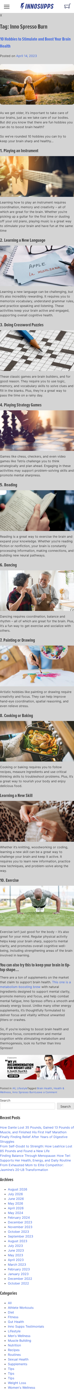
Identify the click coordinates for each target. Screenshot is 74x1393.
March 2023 (17, 1264)
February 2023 (19, 1269)
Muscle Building (19, 1340)
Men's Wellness (19, 1336)
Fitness (13, 1317)
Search (5, 1100)
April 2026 (16, 1208)
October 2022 (18, 1283)
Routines (14, 1355)
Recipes (14, 1350)
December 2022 (20, 1279)
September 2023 (20, 1236)
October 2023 (18, 1232)
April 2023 (16, 1260)
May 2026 (15, 1203)
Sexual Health (18, 1359)
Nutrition (14, 1345)
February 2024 (19, 1217)
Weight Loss (17, 1383)
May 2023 (15, 1255)
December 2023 (20, 1222)
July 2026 (15, 1194)
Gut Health (16, 1322)
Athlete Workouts (21, 1308)
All (13, 1088)
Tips (11, 1369)
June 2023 (16, 1250)
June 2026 (16, 1199)
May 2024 (15, 1213)
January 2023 (18, 1274)
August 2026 (17, 1189)
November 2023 (20, 1227)
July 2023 (15, 1246)
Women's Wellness (21, 1387)
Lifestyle (22, 1088)
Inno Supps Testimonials (26, 1326)
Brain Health (44, 1088)
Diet (11, 1312)
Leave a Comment (46, 1092)
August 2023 (17, 1241)
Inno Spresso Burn (23, 1092)
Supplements (17, 1364)
